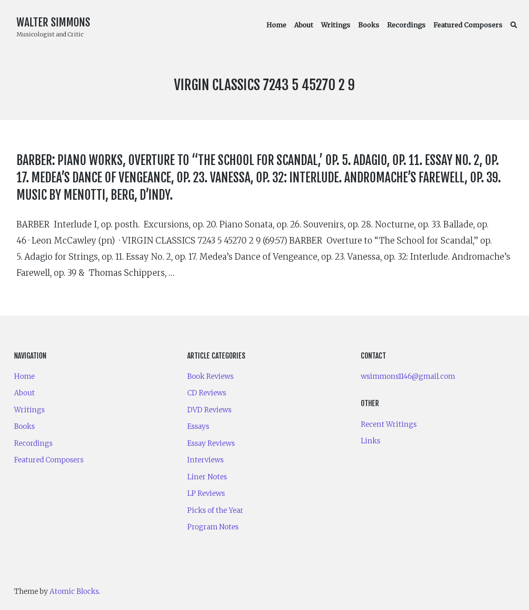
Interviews (205, 459)
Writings (335, 25)
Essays (198, 426)
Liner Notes (207, 476)
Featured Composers (468, 25)
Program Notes (212, 526)
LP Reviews (206, 493)
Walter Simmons (53, 22)
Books (368, 25)
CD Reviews (206, 392)
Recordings (406, 25)
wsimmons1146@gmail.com (408, 376)
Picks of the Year (215, 510)
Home (276, 25)
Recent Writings (389, 424)
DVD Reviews (209, 409)
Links (370, 440)
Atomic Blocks (74, 591)
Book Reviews (210, 376)
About (303, 25)
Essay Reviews (211, 443)
